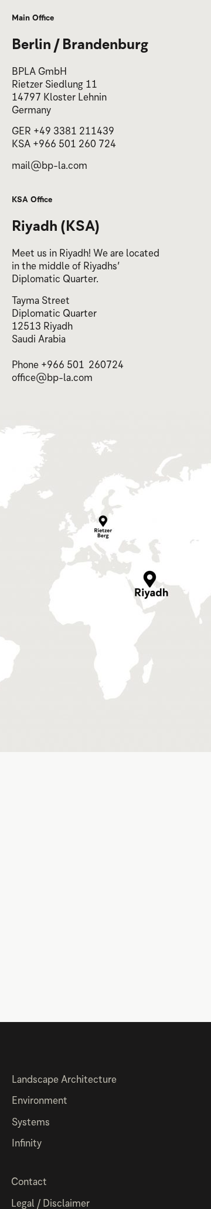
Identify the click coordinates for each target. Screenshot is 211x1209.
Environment (39, 1102)
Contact (29, 1183)
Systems (31, 1123)
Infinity (27, 1144)
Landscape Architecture (64, 1081)
